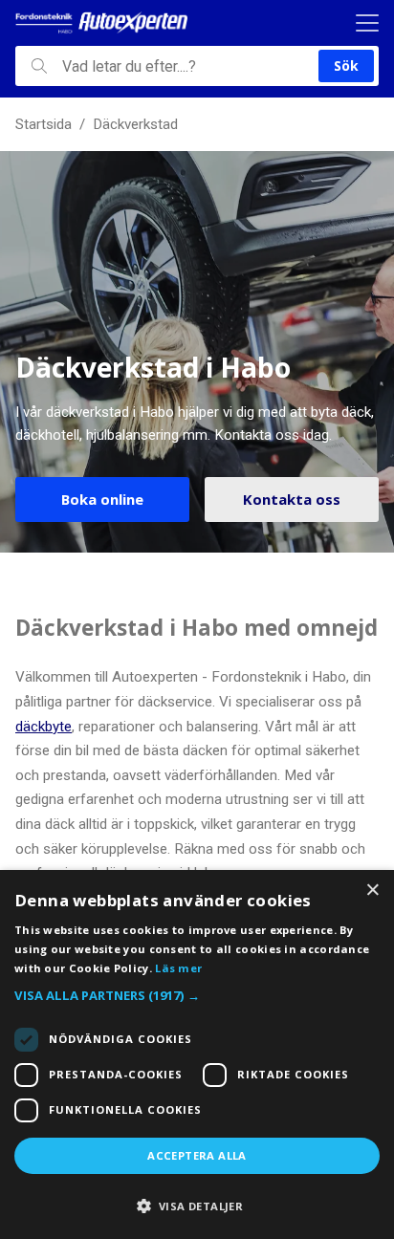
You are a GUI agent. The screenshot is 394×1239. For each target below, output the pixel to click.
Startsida (43, 124)
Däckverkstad (135, 124)
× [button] (372, 890)
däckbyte (43, 726)
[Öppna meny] (367, 23)
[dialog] (197, 1054)
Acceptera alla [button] (197, 1155)
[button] (197, 996)
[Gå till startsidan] (101, 22)
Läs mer (178, 968)
